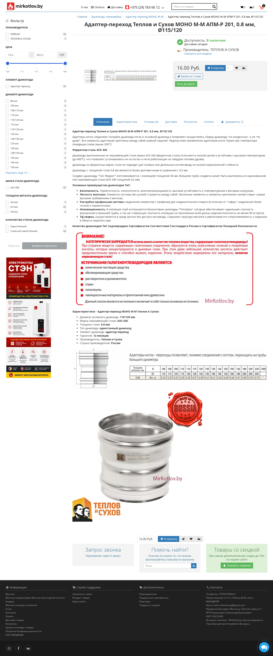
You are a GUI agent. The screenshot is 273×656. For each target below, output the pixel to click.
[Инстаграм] (10, 648)
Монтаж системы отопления (21, 605)
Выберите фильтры (44, 245)
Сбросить (14, 245)
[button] (262, 7)
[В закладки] (236, 68)
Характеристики (126, 122)
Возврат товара (81, 597)
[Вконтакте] (29, 648)
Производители (148, 594)
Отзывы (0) (151, 122)
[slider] (7, 63)
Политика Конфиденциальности (24, 631)
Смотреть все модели (198, 53)
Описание (102, 122)
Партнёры (144, 601)
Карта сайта (79, 601)
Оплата (99, 7)
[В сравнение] (243, 68)
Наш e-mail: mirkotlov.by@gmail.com (225, 605)
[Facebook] (19, 648)
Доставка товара (15, 620)
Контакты (11, 612)
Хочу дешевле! (186, 84)
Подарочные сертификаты (153, 597)
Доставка (116, 7)
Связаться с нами (82, 594)
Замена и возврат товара (19, 627)
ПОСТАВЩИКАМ (14, 634)
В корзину (217, 68)
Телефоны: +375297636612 (220, 594)
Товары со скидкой (149, 605)
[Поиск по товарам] (214, 6)
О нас (84, 7)
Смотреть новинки (238, 565)
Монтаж (10, 594)
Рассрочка (190, 122)
